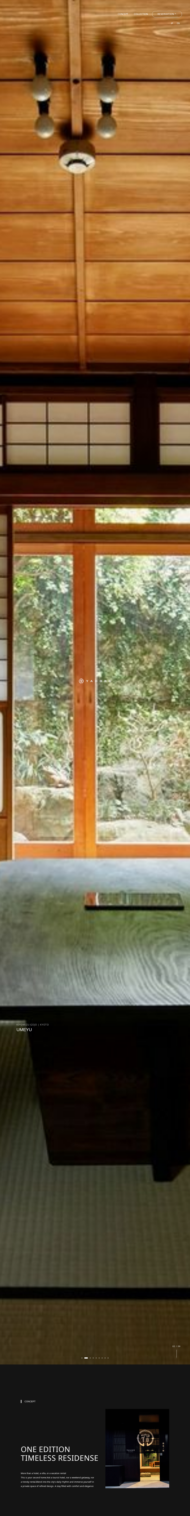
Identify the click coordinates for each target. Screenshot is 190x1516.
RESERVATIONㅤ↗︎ (167, 14)
